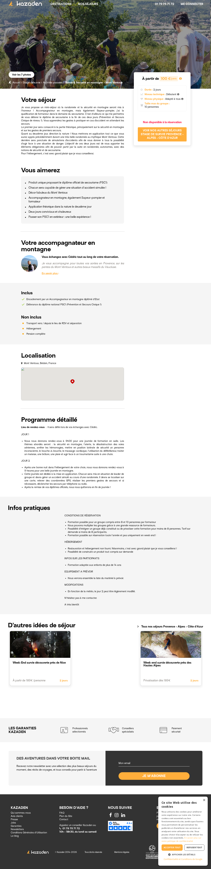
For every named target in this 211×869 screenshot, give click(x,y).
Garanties (16, 826)
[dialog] (183, 831)
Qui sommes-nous (21, 812)
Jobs (13, 822)
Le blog (15, 836)
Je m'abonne (154, 776)
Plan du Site (65, 816)
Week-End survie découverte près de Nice (39, 662)
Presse (14, 819)
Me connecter (192, 4)
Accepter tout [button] (172, 847)
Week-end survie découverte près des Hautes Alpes (167, 664)
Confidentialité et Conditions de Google (183, 859)
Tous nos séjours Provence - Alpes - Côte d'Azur (169, 626)
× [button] (204, 800)
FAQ (61, 812)
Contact (63, 819)
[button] (183, 854)
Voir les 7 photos (21, 74)
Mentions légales (121, 852)
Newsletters (17, 829)
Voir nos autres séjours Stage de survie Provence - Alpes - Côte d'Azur (162, 134)
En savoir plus (50, 273)
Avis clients (17, 816)
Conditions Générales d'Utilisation (29, 832)
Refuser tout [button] (194, 847)
